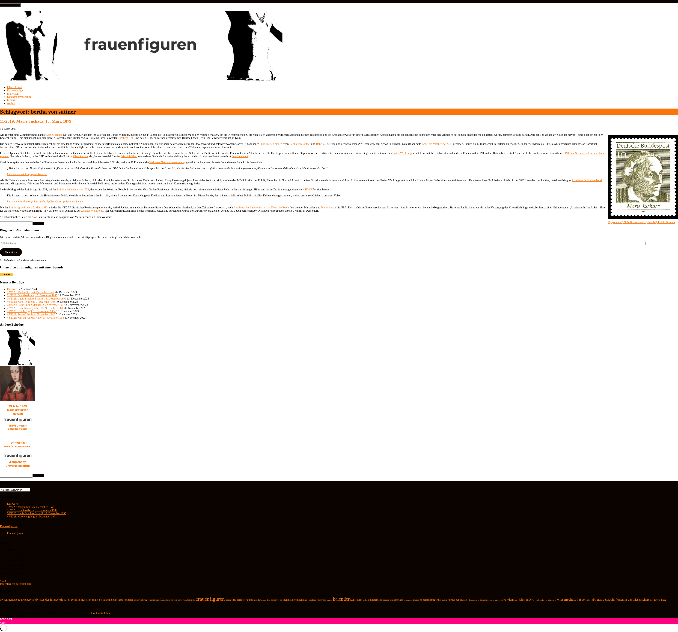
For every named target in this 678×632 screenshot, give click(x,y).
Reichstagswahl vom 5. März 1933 (28, 207)
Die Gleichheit (240, 156)
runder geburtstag (457, 599)
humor (329, 600)
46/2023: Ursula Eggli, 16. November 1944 (31, 311)
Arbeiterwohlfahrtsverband (587, 180)
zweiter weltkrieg (658, 599)
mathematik (376, 599)
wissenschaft (566, 599)
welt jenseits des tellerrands (545, 600)
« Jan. (3, 580)
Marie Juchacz (54, 134)
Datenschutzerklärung (19, 96)
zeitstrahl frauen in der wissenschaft (626, 599)
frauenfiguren (210, 599)
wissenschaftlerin (589, 599)
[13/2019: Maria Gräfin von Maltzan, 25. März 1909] (17, 436)
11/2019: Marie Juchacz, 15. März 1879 (35, 121)
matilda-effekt (389, 600)
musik (416, 600)
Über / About (14, 87)
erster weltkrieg (140, 600)
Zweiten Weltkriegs (92, 210)
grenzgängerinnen (293, 599)
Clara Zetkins (80, 156)
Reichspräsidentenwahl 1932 (73, 189)
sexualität (484, 599)
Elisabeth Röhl (126, 137)
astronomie (92, 599)
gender (257, 600)
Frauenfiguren (8, 526)
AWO (35, 216)
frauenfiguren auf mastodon (15, 583)
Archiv (11, 103)
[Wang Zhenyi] (17, 472)
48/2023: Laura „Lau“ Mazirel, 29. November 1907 (36, 304)
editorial (129, 599)
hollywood (321, 600)
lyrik (359, 599)
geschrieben (276, 599)
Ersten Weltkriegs (402, 153)
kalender (341, 599)
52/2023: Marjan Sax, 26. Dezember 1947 (30, 292)
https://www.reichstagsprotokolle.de (27, 174)
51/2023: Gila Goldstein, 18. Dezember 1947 (32, 295)
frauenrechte (230, 600)
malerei (366, 600)
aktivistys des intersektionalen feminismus (59, 599)
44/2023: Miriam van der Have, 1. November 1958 (35, 317)
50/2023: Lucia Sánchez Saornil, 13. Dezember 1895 (36, 298)
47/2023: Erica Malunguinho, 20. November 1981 (35, 308)
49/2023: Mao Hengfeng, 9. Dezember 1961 (32, 301)
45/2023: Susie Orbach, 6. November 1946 (31, 314)
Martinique (327, 207)
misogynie (408, 600)
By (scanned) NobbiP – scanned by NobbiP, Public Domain (641, 222)
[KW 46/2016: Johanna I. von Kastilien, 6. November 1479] (17, 400)
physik (443, 599)
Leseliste (12, 99)
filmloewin (182, 600)
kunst (353, 599)
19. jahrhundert (8, 599)
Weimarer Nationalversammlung (167, 162)
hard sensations (309, 600)
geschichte (265, 600)
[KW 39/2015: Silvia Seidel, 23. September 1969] (17, 364)
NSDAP (307, 189)
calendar (112, 599)
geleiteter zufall (244, 599)
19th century (25, 599)
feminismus (153, 599)
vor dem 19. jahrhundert (518, 599)
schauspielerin (473, 600)
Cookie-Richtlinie (101, 613)
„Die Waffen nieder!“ (272, 143)
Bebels (320, 143)
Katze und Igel (15, 90)
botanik (103, 599)
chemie (120, 599)
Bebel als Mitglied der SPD (437, 143)
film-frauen (171, 600)
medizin (399, 599)
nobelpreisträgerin (430, 599)
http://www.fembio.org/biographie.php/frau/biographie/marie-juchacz (46, 201)
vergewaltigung (496, 600)
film (162, 599)
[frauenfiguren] (141, 78)
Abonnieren (10, 252)
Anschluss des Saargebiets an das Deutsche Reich (261, 207)
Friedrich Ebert (129, 156)
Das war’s (12, 288)
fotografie (191, 600)
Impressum (13, 93)
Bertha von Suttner (299, 143)
